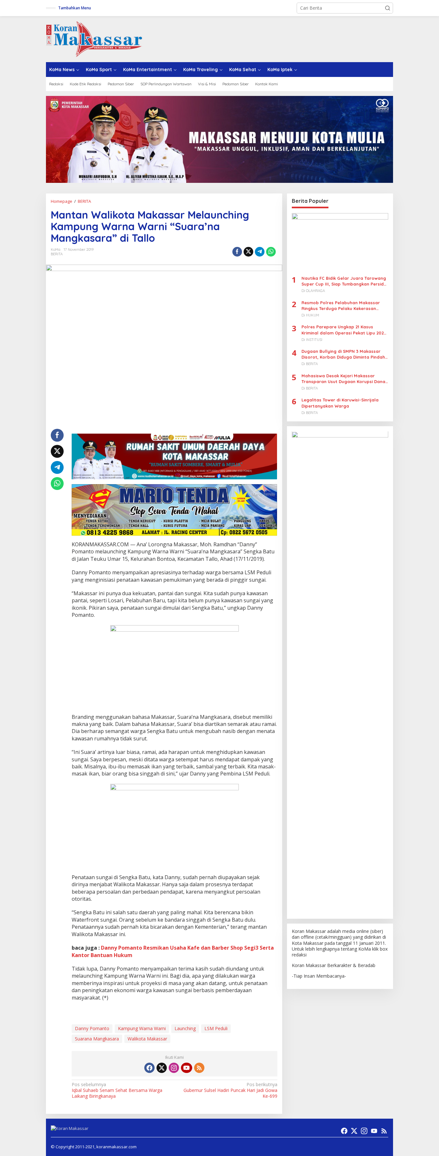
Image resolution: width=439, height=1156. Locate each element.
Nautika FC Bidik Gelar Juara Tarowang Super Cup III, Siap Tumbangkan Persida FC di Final (344, 281)
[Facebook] (149, 1068)
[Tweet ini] (248, 252)
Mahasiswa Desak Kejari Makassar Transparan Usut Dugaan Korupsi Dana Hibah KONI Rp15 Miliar (343, 378)
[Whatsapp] (271, 252)
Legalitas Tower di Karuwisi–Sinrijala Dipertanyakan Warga (340, 403)
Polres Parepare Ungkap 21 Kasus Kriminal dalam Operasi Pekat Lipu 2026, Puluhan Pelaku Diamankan (344, 330)
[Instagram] (174, 1068)
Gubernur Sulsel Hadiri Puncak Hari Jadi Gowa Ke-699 (230, 1090)
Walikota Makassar (147, 1039)
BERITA (57, 254)
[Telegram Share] (259, 252)
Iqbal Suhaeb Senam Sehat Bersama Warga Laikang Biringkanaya (117, 1090)
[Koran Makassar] (94, 38)
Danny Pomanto (92, 1028)
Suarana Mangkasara (97, 1039)
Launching (185, 1028)
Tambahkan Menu (74, 8)
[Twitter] (162, 1068)
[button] (387, 8)
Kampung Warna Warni (142, 1028)
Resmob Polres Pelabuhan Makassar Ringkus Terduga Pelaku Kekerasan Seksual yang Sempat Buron (340, 305)
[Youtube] (186, 1068)
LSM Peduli (216, 1028)
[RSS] (199, 1068)
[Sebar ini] (237, 252)
